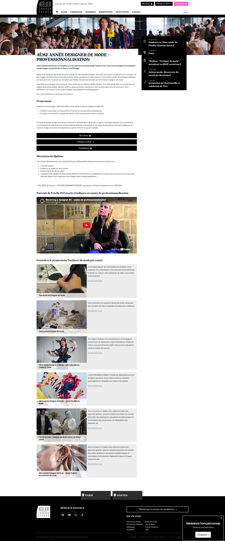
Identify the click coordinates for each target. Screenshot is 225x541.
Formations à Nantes (135, 524)
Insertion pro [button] (105, 12)
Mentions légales (159, 537)
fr (185, 13)
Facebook (62, 514)
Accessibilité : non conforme (137, 537)
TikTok (82, 514)
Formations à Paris (134, 522)
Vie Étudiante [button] (122, 12)
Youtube (69, 514)
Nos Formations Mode (52, 16)
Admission (131, 527)
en (187, 13)
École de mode (151, 522)
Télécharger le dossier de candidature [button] (157, 509)
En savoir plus (95, 281)
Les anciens (150, 524)
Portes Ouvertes (151, 527)
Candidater (179, 4)
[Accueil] (43, 512)
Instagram (75, 514)
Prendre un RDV (162, 4)
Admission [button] (90, 12)
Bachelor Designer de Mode (71, 16)
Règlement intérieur (182, 537)
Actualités (131, 530)
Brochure (146, 4)
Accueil (57, 12)
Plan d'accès (170, 537)
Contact (136, 12)
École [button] (64, 12)
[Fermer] (221, 517)
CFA (146, 530)
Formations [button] (76, 12)
